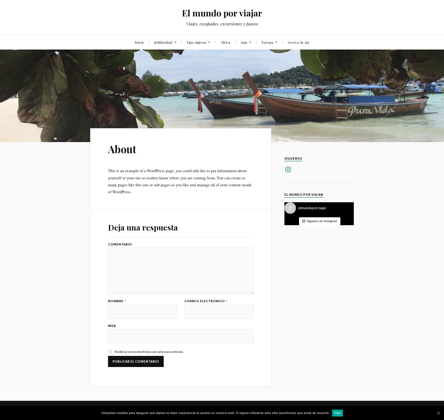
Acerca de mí (298, 42)
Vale (337, 413)
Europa (267, 42)
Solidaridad (163, 42)
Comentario (120, 244)
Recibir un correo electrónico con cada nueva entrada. (149, 352)
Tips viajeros (196, 42)
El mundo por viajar (222, 13)
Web (112, 325)
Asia (243, 42)
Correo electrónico (206, 301)
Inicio (139, 42)
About (122, 149)
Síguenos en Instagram (322, 221)
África (225, 42)
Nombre (117, 301)
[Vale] (438, 413)
